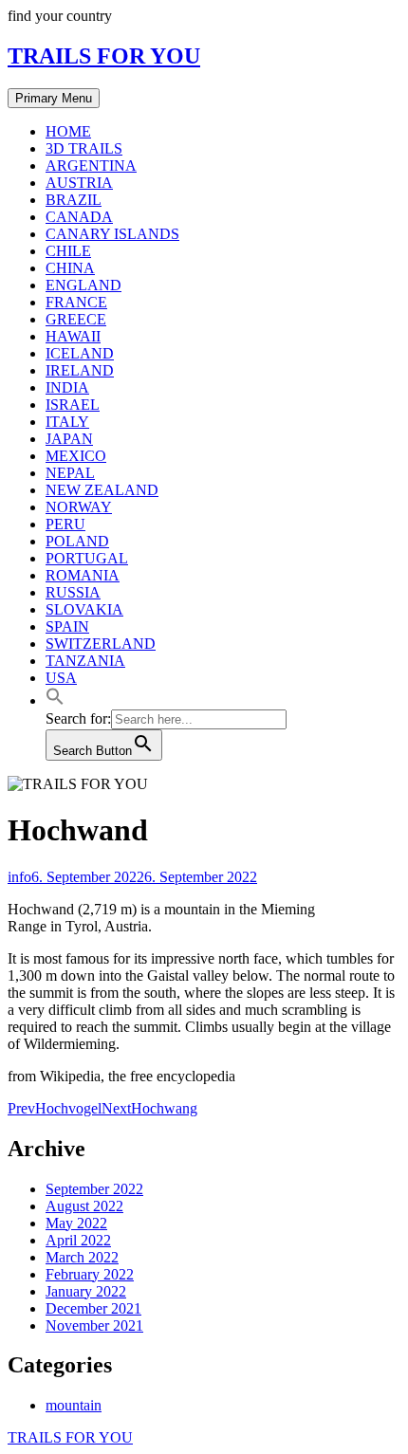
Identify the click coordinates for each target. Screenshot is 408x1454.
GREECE (76, 319)
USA (61, 678)
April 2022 (78, 1240)
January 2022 (86, 1291)
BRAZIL (74, 200)
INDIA (67, 387)
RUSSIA (73, 592)
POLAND (77, 541)
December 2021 (93, 1308)
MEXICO (76, 456)
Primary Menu (53, 98)
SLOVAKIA (84, 609)
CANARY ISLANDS (112, 234)
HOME (68, 131)
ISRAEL (73, 404)
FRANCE (76, 302)
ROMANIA (83, 575)
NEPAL (70, 473)
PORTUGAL (87, 558)
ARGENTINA (91, 165)
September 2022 (94, 1189)
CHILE (68, 251)
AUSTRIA (79, 183)
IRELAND (80, 370)
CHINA (70, 268)
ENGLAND (83, 285)
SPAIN (67, 626)
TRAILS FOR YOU (104, 56)
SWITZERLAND (101, 643)
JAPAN (69, 439)
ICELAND (80, 353)
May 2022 (76, 1223)
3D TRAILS (84, 148)
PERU (65, 524)
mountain (74, 1405)
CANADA (79, 217)
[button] (55, 700)
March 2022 (82, 1257)
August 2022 (84, 1206)
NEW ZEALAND (102, 490)
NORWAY (79, 507)
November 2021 (94, 1325)
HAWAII (73, 336)
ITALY (67, 422)
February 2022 (90, 1274)
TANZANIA (85, 661)
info (19, 877)
